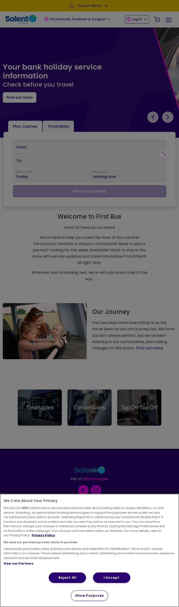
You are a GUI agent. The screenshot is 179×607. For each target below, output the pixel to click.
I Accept (112, 577)
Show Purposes (89, 595)
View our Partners (18, 563)
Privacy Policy (43, 535)
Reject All (67, 577)
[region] (89, 550)
